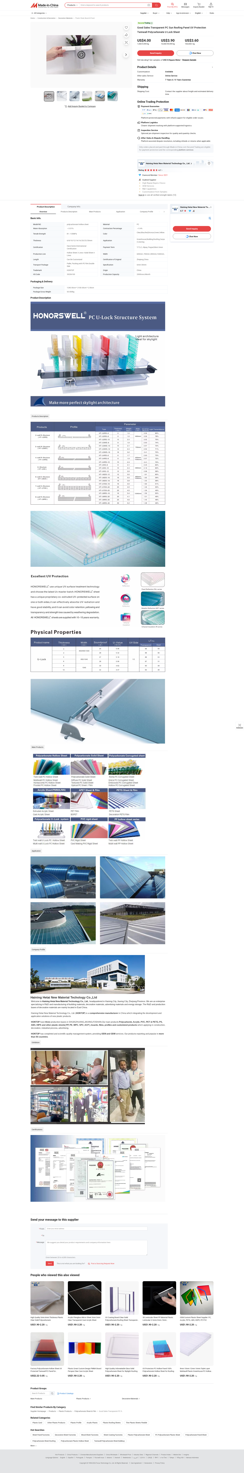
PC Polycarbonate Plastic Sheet (167, 1435)
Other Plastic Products (56, 1422)
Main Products (36, 1398)
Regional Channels (152, 1455)
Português (79, 1457)
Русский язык (99, 1457)
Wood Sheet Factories (89, 1435)
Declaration (148, 1463)
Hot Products (59, 1455)
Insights (186, 1455)
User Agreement (136, 1463)
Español (70, 1457)
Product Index (166, 1455)
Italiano (109, 1457)
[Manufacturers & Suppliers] (44, 5)
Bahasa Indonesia (192, 1457)
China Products (72, 1455)
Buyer (155, 13)
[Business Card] (210, 218)
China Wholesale (111, 1455)
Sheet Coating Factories (113, 1435)
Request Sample (189, 60)
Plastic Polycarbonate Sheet (139, 1435)
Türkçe (171, 1457)
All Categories (39, 13)
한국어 (142, 1457)
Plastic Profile (76, 1422)
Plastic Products (82, 1398)
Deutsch (117, 1457)
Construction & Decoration (46, 18)
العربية (135, 1457)
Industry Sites (138, 1455)
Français (89, 1457)
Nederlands (127, 1457)
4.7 (182, 211)
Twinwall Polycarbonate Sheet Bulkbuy (109, 1441)
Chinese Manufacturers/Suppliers (91, 1455)
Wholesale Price (125, 1455)
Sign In (141, 195)
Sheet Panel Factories (41, 1435)
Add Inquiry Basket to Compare (82, 106)
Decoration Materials (65, 18)
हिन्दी (156, 1457)
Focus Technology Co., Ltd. (105, 1463)
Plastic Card (37, 1422)
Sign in (211, 6)
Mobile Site (177, 1455)
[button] (159, 211)
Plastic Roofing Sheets (112, 1422)
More (32, 1445)
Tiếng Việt (180, 1457)
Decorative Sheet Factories (65, 1435)
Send (50, 1263)
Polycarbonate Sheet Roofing (44, 1441)
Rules (212, 13)
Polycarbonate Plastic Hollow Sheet (75, 1441)
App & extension (182, 13)
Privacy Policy (160, 1463)
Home (32, 18)
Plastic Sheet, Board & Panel (85, 18)
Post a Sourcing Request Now (101, 1263)
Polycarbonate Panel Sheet (196, 1435)
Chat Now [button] (196, 53)
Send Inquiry (156, 53)
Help (168, 13)
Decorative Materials (130, 1398)
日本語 (150, 1457)
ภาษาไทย (163, 1457)
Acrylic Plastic (92, 1422)
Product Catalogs (66, 1393)
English (62, 1457)
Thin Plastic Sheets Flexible (136, 1422)
